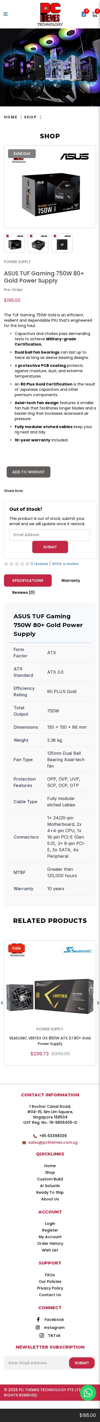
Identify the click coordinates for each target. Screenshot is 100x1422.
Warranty (70, 580)
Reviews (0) (23, 592)
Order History (50, 1243)
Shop (30, 117)
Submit (50, 547)
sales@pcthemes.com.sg (53, 1142)
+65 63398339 (53, 1135)
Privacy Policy (50, 1288)
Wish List (50, 1250)
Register (50, 1230)
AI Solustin (50, 1185)
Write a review (65, 563)
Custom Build (50, 1179)
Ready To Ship (50, 1192)
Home (11, 117)
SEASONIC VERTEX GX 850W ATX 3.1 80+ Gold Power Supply (50, 1040)
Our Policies (50, 1281)
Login (50, 1223)
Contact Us (50, 1294)
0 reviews (39, 563)
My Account (50, 1236)
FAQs (50, 1275)
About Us (50, 1199)
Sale (16, 948)
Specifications (27, 580)
